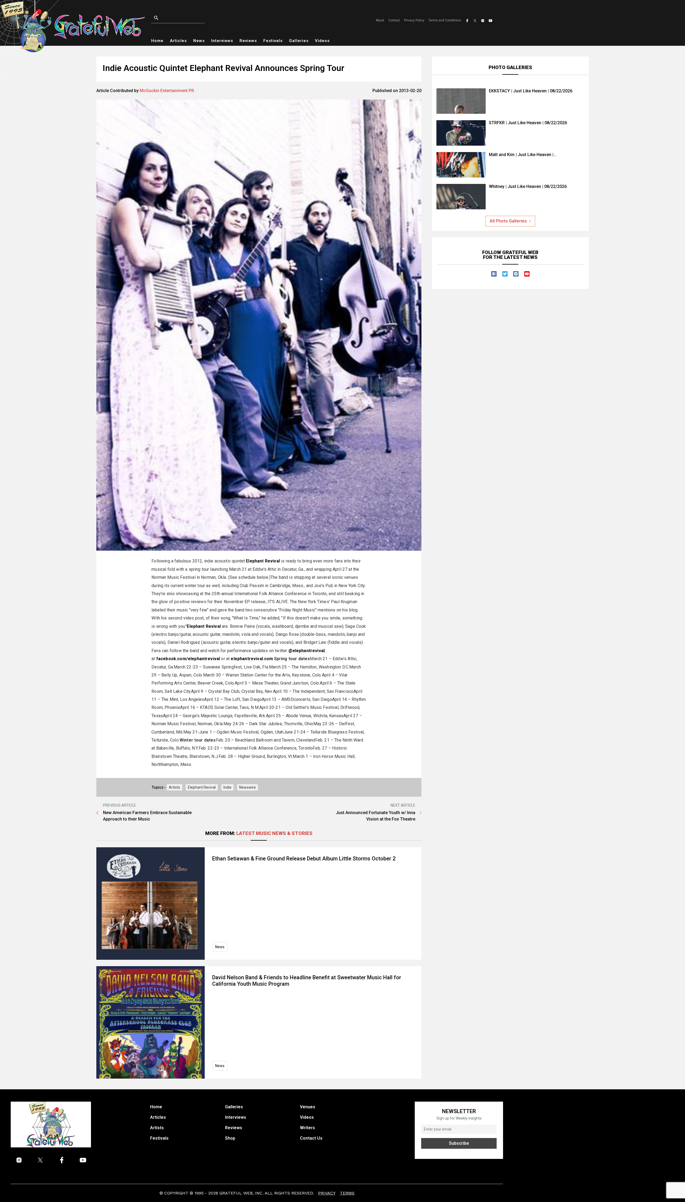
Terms (347, 1193)
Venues (307, 1106)
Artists (174, 787)
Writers (307, 1127)
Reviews (248, 40)
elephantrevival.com (252, 658)
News (199, 40)
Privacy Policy (414, 20)
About (380, 20)
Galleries (299, 40)
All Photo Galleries (508, 221)
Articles (178, 40)
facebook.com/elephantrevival (188, 658)
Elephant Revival (202, 787)
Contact (394, 20)
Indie (227, 787)
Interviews (222, 40)
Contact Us (311, 1138)
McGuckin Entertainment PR (167, 90)
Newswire (247, 787)
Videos (322, 40)
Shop (230, 1138)
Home (157, 40)
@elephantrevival (306, 650)
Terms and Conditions (444, 20)
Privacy (327, 1193)
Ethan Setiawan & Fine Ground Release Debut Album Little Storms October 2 (303, 858)
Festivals (273, 40)
